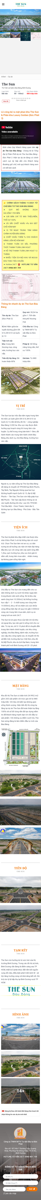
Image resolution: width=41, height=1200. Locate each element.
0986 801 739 (15, 268)
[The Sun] (20, 5)
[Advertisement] (20, 57)
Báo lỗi (5, 101)
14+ (20, 1091)
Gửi (31, 1189)
